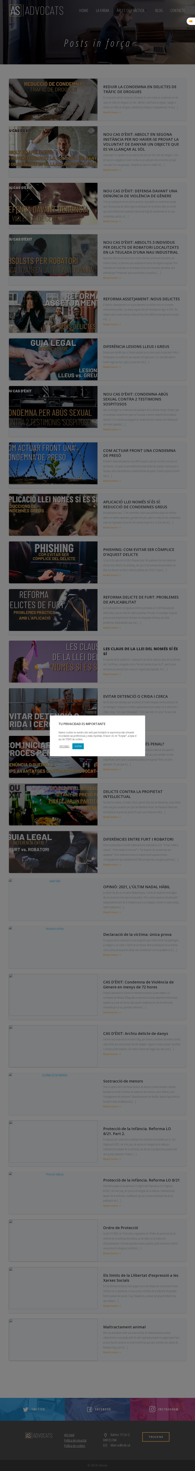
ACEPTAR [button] (78, 746)
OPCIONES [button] (64, 746)
